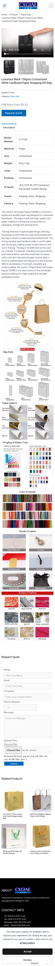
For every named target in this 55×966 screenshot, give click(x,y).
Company (9, 691)
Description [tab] (9, 127)
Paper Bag (14, 96)
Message (9, 712)
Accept (27, 951)
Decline (27, 960)
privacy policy (27, 943)
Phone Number (12, 701)
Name (7, 669)
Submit (13, 763)
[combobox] (7, 707)
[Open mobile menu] (4, 5)
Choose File (10, 744)
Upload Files (10, 740)
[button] (49, 32)
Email (7, 680)
